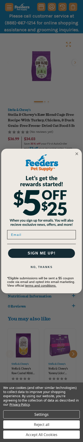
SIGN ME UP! (42, 253)
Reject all (41, 424)
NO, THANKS (42, 267)
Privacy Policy (19, 404)
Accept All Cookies (41, 434)
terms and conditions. (40, 285)
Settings (41, 414)
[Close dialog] (77, 154)
